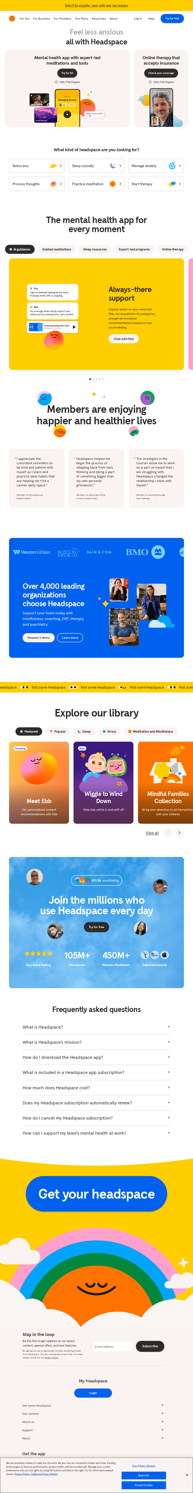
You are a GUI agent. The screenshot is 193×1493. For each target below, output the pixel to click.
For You (24, 18)
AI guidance (21, 249)
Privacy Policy (22, 1474)
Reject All (143, 1475)
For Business (41, 18)
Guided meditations (56, 249)
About (114, 18)
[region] (96, 1475)
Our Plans (81, 18)
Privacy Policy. (52, 1357)
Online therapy (172, 249)
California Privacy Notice (44, 1474)
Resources (99, 18)
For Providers (62, 18)
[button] (37, 166)
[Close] (187, 1475)
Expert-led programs (134, 249)
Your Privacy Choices (143, 1465)
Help (151, 18)
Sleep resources (95, 249)
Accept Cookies (144, 1485)
